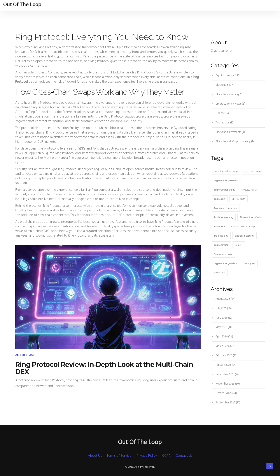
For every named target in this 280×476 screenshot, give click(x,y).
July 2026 (223, 308)
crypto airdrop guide (224, 190)
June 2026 (224, 318)
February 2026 (226, 355)
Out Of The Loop (22, 5)
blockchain (219, 227)
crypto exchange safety (225, 264)
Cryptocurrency (227, 75)
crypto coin (219, 199)
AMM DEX (219, 273)
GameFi (239, 245)
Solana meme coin (223, 254)
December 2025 (227, 374)
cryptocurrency (249, 190)
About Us (95, 456)
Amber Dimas (24, 355)
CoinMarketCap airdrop (225, 208)
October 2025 (226, 393)
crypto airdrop (221, 245)
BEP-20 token (238, 199)
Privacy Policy (146, 456)
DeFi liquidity (221, 236)
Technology (224, 122)
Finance (222, 113)
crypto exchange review (226, 181)
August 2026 (225, 299)
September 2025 (227, 402)
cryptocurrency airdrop (243, 227)
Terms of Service (119, 456)
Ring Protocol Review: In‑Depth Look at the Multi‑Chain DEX (104, 368)
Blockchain (224, 85)
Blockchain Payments (230, 132)
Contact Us (184, 456)
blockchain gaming (223, 217)
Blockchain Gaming (229, 94)
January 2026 (225, 365)
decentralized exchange (226, 171)
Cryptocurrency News (230, 104)
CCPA (166, 456)
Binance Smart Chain (250, 217)
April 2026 (224, 336)
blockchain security (244, 236)
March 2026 (224, 346)
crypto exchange (253, 171)
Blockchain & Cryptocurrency (234, 141)
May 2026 (223, 327)
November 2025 (227, 384)
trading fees (249, 264)
